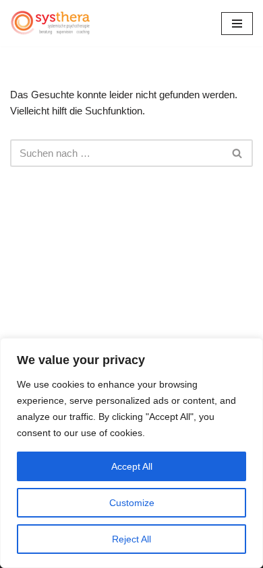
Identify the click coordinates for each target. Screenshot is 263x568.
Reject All (131, 539)
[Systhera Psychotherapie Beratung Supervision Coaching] (50, 23)
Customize (131, 502)
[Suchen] (238, 153)
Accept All (131, 466)
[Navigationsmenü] (237, 23)
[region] (131, 453)
